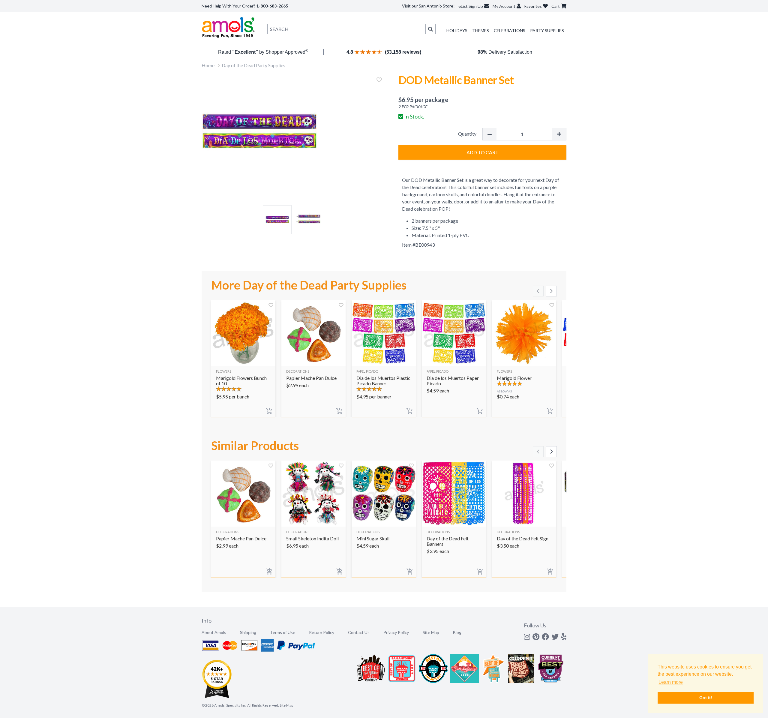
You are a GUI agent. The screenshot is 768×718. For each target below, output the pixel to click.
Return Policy (321, 632)
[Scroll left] (538, 291)
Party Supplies (547, 30)
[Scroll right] (551, 291)
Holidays (456, 30)
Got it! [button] (705, 697)
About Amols (214, 632)
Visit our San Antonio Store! (428, 5)
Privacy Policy (396, 632)
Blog (457, 632)
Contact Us (359, 632)
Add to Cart (482, 152)
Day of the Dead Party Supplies (253, 65)
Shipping (248, 632)
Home (208, 65)
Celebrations (509, 30)
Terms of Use (282, 632)
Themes (480, 30)
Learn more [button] (670, 682)
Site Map (431, 632)
